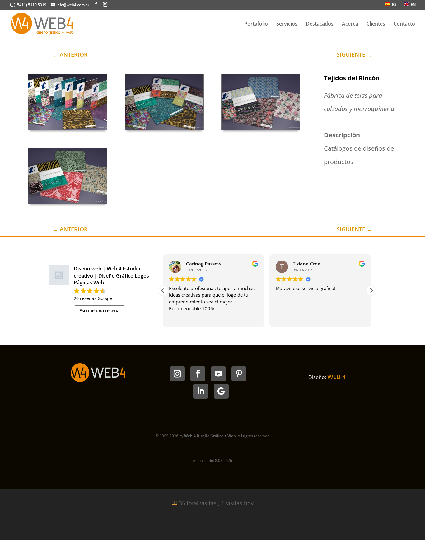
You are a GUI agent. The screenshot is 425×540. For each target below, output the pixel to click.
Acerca (350, 24)
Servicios (286, 24)
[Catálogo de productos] (67, 130)
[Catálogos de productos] (164, 130)
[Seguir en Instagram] (177, 373)
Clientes (376, 24)
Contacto (404, 24)
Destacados (320, 24)
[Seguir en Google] (221, 391)
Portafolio (256, 24)
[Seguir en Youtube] (218, 373)
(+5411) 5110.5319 (30, 4)
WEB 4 (336, 377)
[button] (371, 290)
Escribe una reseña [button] (99, 310)
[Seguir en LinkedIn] (200, 391)
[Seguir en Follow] (197, 373)
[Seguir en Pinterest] (238, 373)
